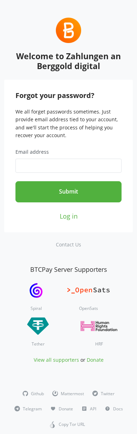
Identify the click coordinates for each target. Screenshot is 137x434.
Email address (32, 151)
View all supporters (56, 359)
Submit (68, 191)
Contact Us (68, 244)
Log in (69, 216)
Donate (95, 359)
